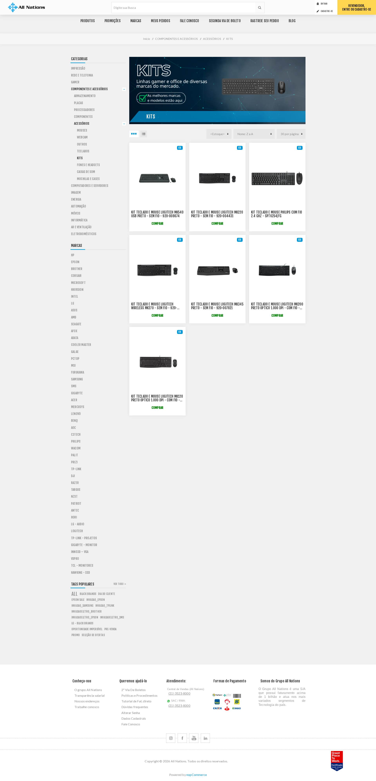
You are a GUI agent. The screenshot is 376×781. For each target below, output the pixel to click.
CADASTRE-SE (327, 11)
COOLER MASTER (81, 345)
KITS (80, 158)
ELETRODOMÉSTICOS (83, 234)
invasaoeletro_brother (86, 611)
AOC (73, 428)
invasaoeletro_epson (84, 617)
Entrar (324, 4)
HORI (74, 517)
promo (75, 635)
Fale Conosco (130, 724)
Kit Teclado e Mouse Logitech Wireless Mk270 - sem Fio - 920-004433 (154, 308)
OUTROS (82, 144)
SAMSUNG (77, 379)
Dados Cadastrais (133, 718)
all (74, 594)
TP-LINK (76, 469)
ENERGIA (76, 199)
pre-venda (110, 629)
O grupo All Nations (88, 690)
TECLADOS (83, 151)
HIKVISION (77, 290)
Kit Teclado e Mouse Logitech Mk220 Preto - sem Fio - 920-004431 (217, 214)
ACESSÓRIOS (81, 123)
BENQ (74, 421)
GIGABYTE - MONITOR (84, 545)
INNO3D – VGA (79, 552)
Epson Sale (77, 600)
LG (72, 303)
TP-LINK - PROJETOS (84, 538)
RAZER (75, 483)
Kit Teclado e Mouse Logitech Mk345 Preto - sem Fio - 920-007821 (217, 306)
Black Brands (88, 594)
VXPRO (75, 559)
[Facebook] (182, 738)
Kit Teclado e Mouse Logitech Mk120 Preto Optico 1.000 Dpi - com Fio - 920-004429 (157, 400)
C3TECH (75, 434)
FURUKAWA (77, 372)
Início (146, 38)
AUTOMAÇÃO (78, 206)
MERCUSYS (77, 407)
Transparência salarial (89, 695)
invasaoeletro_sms (112, 617)
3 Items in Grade (134, 134)
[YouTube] (193, 738)
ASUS (74, 310)
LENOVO (76, 414)
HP (72, 255)
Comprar (157, 223)
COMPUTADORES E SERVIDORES (89, 186)
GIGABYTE (77, 393)
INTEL (74, 296)
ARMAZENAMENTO (85, 96)
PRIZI (74, 462)
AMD (73, 317)
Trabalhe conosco (86, 707)
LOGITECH (77, 531)
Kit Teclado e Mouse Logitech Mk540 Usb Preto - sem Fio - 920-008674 (157, 214)
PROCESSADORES (84, 110)
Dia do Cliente (106, 594)
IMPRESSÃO (78, 68)
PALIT (74, 455)
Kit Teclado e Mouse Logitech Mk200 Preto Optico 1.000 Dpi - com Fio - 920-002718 (277, 308)
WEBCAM (82, 137)
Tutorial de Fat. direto (136, 701)
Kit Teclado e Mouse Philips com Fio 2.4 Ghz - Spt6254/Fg (276, 214)
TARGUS (75, 490)
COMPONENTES (83, 117)
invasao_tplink (104, 605)
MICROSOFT (78, 283)
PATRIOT (76, 504)
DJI (73, 476)
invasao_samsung (82, 605)
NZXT (74, 496)
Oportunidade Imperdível (86, 629)
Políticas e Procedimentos (139, 695)
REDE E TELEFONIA (82, 75)
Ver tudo (119, 584)
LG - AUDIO (77, 524)
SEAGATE (76, 324)
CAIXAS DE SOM (86, 172)
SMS (74, 386)
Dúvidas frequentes (134, 707)
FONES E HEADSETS (88, 165)
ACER (74, 400)
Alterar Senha (130, 713)
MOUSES (82, 130)
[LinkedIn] (205, 738)
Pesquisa (259, 7)
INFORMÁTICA (79, 220)
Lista (143, 134)
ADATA (74, 338)
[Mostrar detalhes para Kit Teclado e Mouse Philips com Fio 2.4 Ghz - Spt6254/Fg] (277, 178)
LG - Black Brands (82, 623)
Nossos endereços (86, 701)
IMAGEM (76, 193)
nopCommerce (196, 774)
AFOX (74, 331)
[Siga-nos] (170, 738)
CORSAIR (76, 276)
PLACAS (78, 103)
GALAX (74, 352)
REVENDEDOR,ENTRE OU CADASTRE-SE (356, 7)
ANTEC (75, 510)
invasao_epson (95, 600)
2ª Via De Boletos (133, 690)
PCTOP (75, 359)
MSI (73, 365)
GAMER (75, 82)
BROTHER (76, 269)
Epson (75, 262)
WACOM (75, 448)
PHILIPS (75, 441)
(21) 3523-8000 (179, 693)
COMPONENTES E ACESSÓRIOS (89, 89)
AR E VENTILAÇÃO (81, 227)
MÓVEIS (75, 213)
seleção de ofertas (93, 635)
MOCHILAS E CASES (88, 179)
